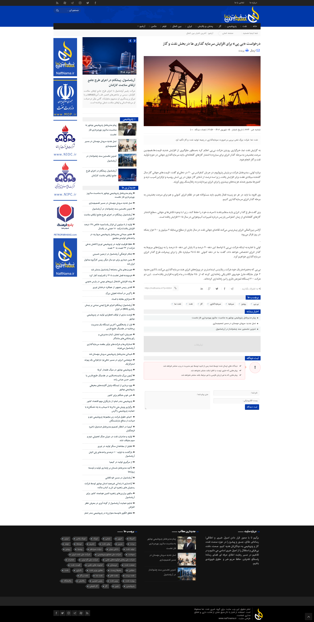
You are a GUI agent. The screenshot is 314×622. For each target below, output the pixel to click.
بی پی (256, 304)
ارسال (252, 50)
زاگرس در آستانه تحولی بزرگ (119, 293)
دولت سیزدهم (95, 549)
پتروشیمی (232, 26)
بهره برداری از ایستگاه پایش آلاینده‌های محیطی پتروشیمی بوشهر (112, 387)
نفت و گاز (84, 575)
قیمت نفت (75, 565)
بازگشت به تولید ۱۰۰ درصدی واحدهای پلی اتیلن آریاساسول (112, 454)
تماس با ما (239, 2)
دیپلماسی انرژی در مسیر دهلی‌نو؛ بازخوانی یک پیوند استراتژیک (109, 362)
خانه (255, 26)
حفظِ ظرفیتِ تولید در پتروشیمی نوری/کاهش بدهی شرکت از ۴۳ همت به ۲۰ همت (110, 246)
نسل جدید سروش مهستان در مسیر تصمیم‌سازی (235, 323)
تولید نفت (130, 549)
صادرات (71, 559)
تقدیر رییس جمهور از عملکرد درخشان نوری (112, 287)
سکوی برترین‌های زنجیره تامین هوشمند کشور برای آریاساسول (110, 495)
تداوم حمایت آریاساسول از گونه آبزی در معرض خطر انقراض (110, 505)
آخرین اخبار (201, 33)
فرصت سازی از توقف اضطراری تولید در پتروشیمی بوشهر (111, 317)
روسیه (80, 549)
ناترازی (79, 570)
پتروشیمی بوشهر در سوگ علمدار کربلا (114, 370)
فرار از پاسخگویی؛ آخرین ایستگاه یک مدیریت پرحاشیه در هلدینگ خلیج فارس (113, 327)
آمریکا (132, 538)
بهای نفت (106, 544)
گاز (220, 26)
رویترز (243, 304)
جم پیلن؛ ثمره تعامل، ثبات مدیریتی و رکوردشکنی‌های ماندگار (116, 336)
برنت (132, 544)
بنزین (120, 544)
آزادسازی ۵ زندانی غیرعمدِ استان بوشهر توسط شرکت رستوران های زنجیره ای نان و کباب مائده (109, 485)
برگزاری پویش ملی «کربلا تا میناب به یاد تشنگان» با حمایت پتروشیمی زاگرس (110, 409)
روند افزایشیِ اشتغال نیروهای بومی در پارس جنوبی (108, 282)
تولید (67, 544)
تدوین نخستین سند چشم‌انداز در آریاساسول (236, 329)
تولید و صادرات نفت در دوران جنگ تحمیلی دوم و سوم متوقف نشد (111, 439)
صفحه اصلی (227, 33)
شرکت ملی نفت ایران (81, 554)
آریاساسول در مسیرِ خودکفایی (118, 478)
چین (117, 586)
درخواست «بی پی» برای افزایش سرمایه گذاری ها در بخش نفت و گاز (212, 44)
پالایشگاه (67, 580)
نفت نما (177, 304)
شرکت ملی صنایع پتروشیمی (109, 554)
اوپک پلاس (81, 538)
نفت (244, 26)
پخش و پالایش (205, 26)
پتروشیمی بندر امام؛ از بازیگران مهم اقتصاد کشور (109, 401)
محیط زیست (115, 570)
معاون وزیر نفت (96, 570)
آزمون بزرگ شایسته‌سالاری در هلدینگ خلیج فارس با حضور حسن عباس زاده (110, 378)
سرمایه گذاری (215, 304)
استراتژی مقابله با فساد (122, 299)
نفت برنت (130, 575)
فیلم (164, 26)
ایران (189, 26)
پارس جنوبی (97, 580)
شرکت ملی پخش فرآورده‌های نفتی (119, 559)
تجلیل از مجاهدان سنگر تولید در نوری (115, 446)
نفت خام (114, 575)
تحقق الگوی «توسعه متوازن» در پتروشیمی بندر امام (108, 513)
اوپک (95, 538)
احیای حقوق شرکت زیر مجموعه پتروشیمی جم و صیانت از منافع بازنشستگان (111, 419)
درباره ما (253, 2)
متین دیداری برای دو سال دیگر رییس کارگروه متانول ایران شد (109, 262)
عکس (154, 26)
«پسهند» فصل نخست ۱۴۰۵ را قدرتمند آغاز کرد (110, 276)
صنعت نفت (129, 565)
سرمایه (231, 304)
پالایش (81, 580)
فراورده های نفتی (95, 565)
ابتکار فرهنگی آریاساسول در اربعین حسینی (112, 254)
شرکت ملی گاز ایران (90, 559)
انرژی (120, 538)
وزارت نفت (129, 580)
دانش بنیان (113, 549)
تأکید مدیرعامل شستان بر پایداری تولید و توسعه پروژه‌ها (111, 470)
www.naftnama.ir (228, 618)
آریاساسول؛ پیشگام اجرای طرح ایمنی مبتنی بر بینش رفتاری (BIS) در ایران (110, 307)
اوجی (107, 538)
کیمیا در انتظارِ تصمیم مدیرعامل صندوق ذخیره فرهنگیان (112, 429)
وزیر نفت (114, 580)
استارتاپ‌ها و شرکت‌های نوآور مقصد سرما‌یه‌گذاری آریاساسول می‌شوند (111, 346)
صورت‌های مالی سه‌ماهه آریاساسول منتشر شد (111, 270)
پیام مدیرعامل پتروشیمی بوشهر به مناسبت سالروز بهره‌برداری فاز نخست (224, 317)
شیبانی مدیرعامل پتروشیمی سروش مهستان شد (110, 354)
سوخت (131, 554)
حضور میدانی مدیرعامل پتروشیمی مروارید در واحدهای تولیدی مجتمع (112, 236)
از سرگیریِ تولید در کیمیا (120, 462)
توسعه (79, 544)
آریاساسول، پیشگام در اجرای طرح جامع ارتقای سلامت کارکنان (111, 83)
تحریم (91, 544)
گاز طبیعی (94, 586)
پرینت (241, 50)
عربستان (113, 565)
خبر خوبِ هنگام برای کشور (119, 395)
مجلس (131, 570)
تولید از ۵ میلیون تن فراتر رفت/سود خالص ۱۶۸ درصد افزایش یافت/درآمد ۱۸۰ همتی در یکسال (109, 226)
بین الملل (177, 26)
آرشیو (142, 26)
